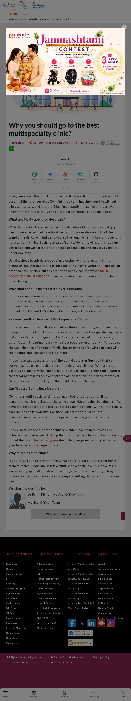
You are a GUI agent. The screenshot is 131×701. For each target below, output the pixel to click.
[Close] (124, 27)
